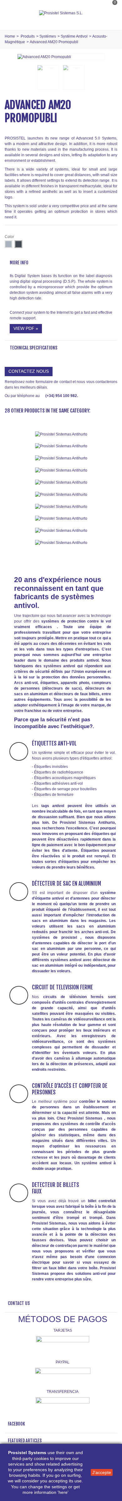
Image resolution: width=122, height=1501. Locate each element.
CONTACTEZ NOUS (28, 371)
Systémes (47, 36)
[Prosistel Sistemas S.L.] (61, 13)
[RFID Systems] (61, 542)
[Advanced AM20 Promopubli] (44, 56)
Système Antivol (74, 36)
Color (10, 237)
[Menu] (12, 13)
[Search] (110, 19)
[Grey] (8, 244)
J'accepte (101, 1472)
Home (10, 36)
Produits (28, 36)
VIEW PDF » (25, 328)
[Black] (18, 244)
